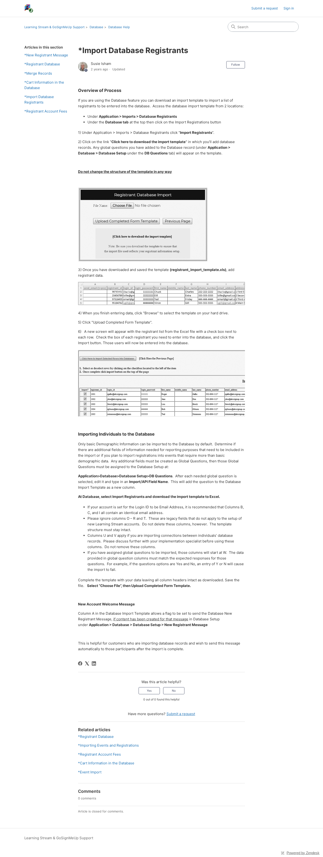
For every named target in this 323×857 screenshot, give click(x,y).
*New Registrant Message (46, 55)
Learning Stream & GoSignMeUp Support (54, 27)
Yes (149, 690)
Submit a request (264, 8)
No (174, 690)
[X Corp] (87, 663)
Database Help (119, 27)
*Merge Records (38, 73)
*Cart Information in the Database (44, 85)
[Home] (29, 8)
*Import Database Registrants (39, 99)
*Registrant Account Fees (45, 111)
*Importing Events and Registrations (108, 745)
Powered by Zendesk (303, 853)
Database (96, 27)
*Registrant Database (42, 64)
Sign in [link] (289, 8)
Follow (235, 64)
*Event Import (89, 772)
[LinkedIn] (94, 663)
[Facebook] (80, 663)
